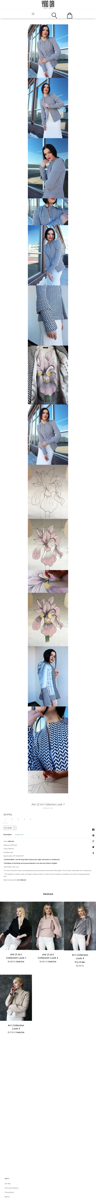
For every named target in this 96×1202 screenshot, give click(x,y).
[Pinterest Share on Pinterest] (93, 835)
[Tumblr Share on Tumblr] (93, 853)
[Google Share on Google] (93, 841)
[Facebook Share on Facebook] (93, 829)
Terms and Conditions (11, 1188)
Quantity (8, 814)
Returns (7, 1197)
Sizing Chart (19, 834)
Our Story (8, 1183)
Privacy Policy (9, 1192)
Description (8, 834)
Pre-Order (8, 828)
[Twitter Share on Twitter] (93, 847)
